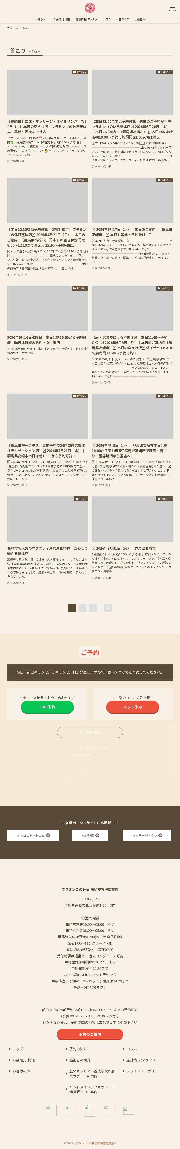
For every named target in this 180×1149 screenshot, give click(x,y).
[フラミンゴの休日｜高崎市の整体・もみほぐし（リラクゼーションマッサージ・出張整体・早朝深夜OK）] (90, 7)
